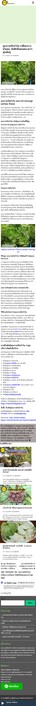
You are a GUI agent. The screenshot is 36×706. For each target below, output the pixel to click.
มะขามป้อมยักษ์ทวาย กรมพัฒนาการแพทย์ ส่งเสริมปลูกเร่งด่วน (27, 566)
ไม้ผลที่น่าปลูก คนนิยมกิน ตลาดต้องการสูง (18, 429)
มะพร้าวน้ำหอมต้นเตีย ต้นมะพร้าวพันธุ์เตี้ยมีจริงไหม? (17, 471)
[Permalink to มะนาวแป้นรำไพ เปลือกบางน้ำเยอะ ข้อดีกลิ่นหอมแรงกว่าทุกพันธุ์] (29, 440)
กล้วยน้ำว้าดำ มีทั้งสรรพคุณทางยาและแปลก (17, 508)
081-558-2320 (5, 682)
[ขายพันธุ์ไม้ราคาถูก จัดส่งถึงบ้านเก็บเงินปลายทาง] (8, 3)
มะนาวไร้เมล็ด (12, 363)
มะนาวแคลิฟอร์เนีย (14, 385)
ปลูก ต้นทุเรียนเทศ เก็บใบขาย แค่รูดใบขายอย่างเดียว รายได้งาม (8, 566)
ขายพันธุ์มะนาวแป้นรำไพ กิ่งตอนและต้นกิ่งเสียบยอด (16, 431)
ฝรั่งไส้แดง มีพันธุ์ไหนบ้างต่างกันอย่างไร (14, 627)
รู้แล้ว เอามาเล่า (22, 428)
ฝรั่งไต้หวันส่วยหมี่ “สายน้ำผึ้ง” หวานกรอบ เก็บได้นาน (17, 547)
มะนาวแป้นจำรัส (13, 377)
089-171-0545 (6, 679)
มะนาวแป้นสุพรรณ (14, 375)
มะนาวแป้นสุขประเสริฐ (13, 394)
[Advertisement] (18, 24)
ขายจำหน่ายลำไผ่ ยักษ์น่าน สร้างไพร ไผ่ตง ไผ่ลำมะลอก (17, 616)
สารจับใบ (16, 331)
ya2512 (17, 55)
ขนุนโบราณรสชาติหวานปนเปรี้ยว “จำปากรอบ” (16, 637)
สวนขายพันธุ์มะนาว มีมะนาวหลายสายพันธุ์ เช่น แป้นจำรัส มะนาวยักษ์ (16, 439)
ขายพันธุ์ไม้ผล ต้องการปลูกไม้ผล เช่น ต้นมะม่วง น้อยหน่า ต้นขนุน (17, 435)
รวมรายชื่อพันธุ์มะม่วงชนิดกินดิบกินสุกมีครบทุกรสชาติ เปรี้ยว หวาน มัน (17, 632)
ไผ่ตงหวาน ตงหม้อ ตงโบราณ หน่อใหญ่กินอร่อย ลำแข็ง (16, 622)
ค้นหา (3, 599)
